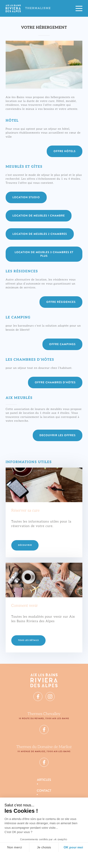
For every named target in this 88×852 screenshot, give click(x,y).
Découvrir (25, 545)
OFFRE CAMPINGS (62, 344)
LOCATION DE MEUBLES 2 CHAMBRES (39, 234)
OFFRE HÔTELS (64, 151)
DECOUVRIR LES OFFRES (57, 435)
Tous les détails (28, 640)
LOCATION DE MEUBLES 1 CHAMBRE (38, 216)
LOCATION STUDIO (26, 197)
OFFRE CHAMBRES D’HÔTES (55, 382)
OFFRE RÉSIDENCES (61, 302)
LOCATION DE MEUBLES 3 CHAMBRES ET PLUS (44, 254)
